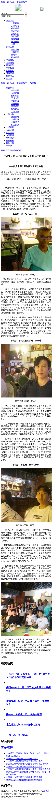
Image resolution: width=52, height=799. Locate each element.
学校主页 (5, 2)
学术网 (9, 78)
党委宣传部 (22, 2)
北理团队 (15, 52)
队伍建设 (15, 36)
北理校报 (10, 127)
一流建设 (15, 23)
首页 (3, 150)
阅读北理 (10, 63)
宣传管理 (7, 747)
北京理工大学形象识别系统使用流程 (22, 759)
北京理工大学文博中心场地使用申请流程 (24, 777)
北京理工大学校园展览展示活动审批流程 (24, 761)
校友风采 (15, 57)
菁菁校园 (15, 39)
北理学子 (15, 55)
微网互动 (10, 73)
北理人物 (10, 47)
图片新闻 (10, 65)
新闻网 (9, 150)
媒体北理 (10, 143)
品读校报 (10, 60)
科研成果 (15, 28)
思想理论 (10, 71)
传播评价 (10, 140)
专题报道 (10, 68)
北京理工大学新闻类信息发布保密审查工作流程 (27, 764)
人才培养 (15, 26)
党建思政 (15, 34)
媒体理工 (10, 76)
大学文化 (15, 44)
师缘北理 (15, 49)
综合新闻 (10, 20)
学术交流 (15, 31)
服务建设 (15, 42)
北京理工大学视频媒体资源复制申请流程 (24, 780)
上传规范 (32, 83)
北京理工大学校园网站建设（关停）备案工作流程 (28, 769)
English (13, 2)
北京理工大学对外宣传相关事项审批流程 (24, 766)
